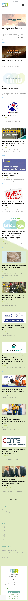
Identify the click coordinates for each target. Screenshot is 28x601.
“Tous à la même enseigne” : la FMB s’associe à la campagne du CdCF (13, 327)
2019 (4, 539)
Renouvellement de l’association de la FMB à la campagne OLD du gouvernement (13, 297)
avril (5, 533)
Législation (4, 517)
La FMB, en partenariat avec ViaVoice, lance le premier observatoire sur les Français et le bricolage (13, 420)
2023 (4, 536)
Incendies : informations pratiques (13, 60)
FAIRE (3, 516)
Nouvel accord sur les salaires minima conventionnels (12, 88)
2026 (4, 526)
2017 (4, 542)
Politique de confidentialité (14, 596)
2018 (4, 540)
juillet (5, 529)
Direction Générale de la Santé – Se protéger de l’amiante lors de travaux (14, 267)
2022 (4, 538)
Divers (3, 514)
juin (5, 530)
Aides (3, 509)
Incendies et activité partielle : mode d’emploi (12, 29)
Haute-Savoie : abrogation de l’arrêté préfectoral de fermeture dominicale (13, 203)
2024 (4, 535)
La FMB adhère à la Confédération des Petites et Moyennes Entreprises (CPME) (13, 451)
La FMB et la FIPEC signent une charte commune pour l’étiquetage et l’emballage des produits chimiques (13, 482)
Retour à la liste (5, 557)
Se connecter (15, 1)
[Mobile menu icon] (23, 5)
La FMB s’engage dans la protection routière (10, 174)
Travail (3, 519)
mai (5, 531)
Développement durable (7, 512)
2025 (4, 534)
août (5, 527)
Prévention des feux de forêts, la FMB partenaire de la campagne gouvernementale (13, 143)
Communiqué (5, 511)
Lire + (3, 42)
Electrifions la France (9, 115)
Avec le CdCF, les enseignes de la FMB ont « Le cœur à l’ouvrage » (13, 390)
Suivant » (17, 499)
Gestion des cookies (14, 598)
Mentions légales (14, 594)
